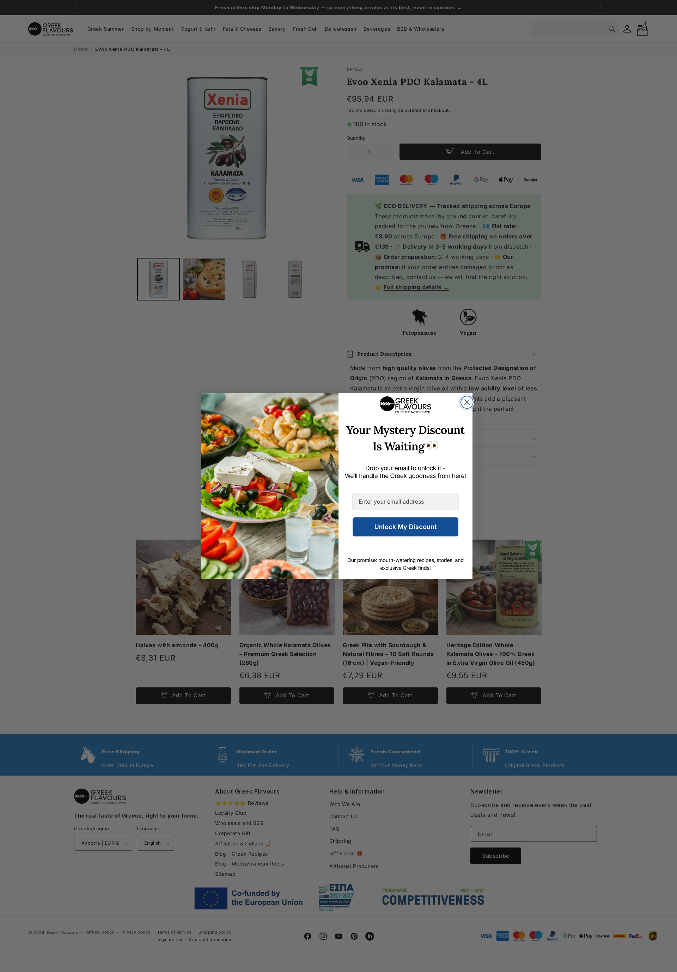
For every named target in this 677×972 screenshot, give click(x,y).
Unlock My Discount (405, 526)
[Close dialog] (467, 402)
